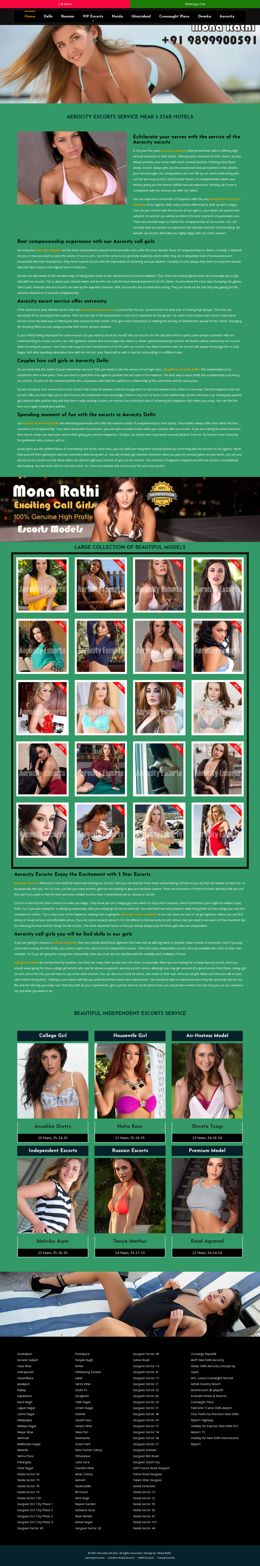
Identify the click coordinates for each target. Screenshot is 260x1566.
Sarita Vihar (83, 1384)
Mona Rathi (164, 1553)
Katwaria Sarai (85, 1510)
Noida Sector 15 (144, 1492)
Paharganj (24, 1462)
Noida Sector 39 (28, 1474)
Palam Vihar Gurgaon (147, 1480)
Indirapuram (25, 1372)
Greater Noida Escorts (121, 1558)
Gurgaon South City (146, 1462)
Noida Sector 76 (28, 1486)
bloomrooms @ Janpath (207, 1390)
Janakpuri (23, 1384)
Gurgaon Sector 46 (146, 1414)
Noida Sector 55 (144, 1504)
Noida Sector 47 (144, 1516)
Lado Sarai (82, 1462)
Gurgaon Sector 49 (146, 1354)
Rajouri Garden (85, 1504)
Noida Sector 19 (28, 1492)
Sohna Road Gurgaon (147, 1474)
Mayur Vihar (25, 1432)
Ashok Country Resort (206, 1384)
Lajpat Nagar (26, 1408)
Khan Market (83, 1516)
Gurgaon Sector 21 (146, 1384)
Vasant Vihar (83, 1426)
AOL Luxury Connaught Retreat (212, 1378)
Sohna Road (141, 1360)
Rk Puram (81, 1492)
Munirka (22, 1450)
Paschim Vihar (84, 1468)
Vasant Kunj (83, 1420)
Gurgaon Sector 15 (146, 1378)
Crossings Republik (203, 1354)
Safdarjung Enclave (88, 1372)
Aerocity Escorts (94, 1558)
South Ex (81, 1390)
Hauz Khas (24, 1366)
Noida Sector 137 (145, 1522)
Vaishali (80, 1414)
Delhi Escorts (146, 1558)
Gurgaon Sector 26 (88, 1528)
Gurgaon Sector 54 (146, 1432)
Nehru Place (25, 1456)
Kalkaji (21, 1390)
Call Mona (65, 4)
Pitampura (82, 1354)
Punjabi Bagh (84, 1360)
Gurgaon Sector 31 (146, 1408)
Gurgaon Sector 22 (146, 1390)
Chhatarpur (83, 1456)
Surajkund (82, 1396)
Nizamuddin (83, 1486)
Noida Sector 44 (144, 1528)
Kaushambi (82, 1438)
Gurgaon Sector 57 (146, 1444)
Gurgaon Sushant (145, 1450)
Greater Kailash (27, 1360)
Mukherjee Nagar (29, 1444)
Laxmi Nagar (26, 1414)
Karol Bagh (24, 1402)
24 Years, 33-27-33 (130, 1252)
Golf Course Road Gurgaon (151, 1468)
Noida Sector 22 (144, 1498)
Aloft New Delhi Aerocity (207, 1360)
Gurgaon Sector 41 (146, 1372)
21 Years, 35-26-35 (130, 1137)
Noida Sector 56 (144, 1510)
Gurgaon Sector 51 (146, 1426)
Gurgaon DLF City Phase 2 (35, 1510)
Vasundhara (25, 1378)
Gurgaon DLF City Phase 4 (35, 1522)
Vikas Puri (81, 1432)
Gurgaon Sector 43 (30, 1528)
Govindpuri (24, 1354)
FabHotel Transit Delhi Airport (211, 1408)
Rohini (79, 1366)
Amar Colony (83, 1474)
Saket (79, 1378)
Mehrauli (23, 1438)
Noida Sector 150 (29, 1498)
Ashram (80, 1480)
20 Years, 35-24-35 (53, 1137)
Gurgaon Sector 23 (146, 1402)
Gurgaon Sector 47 (146, 1420)
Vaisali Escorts (166, 1558)
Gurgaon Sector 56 (146, 1438)
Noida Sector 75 (28, 1480)
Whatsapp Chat (195, 4)
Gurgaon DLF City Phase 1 (35, 1504)
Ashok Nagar (84, 1522)
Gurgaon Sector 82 (146, 1396)
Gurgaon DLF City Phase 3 (35, 1516)
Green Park (82, 1444)
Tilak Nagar (83, 1402)
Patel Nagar (25, 1468)
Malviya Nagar (27, 1426)
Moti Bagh (82, 1498)
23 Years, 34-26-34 (207, 1137)
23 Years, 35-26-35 (53, 1252)
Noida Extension (144, 1486)
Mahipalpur (24, 1420)
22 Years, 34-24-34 (207, 1252)
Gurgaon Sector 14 (146, 1366)
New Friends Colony (88, 1450)
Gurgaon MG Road (146, 1456)
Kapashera (24, 1396)
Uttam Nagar (84, 1408)
